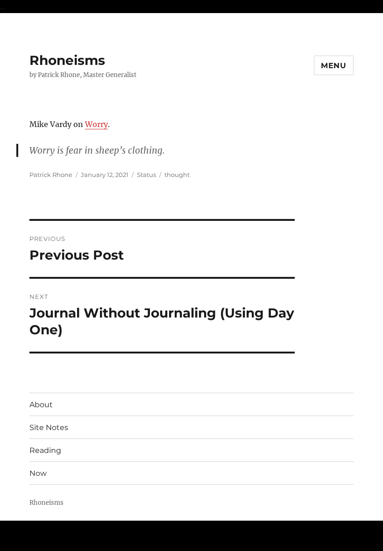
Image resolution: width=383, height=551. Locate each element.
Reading (45, 450)
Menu (334, 65)
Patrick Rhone (50, 174)
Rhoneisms (67, 60)
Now (38, 473)
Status (146, 174)
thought (177, 174)
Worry (96, 124)
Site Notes (48, 427)
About (41, 404)
